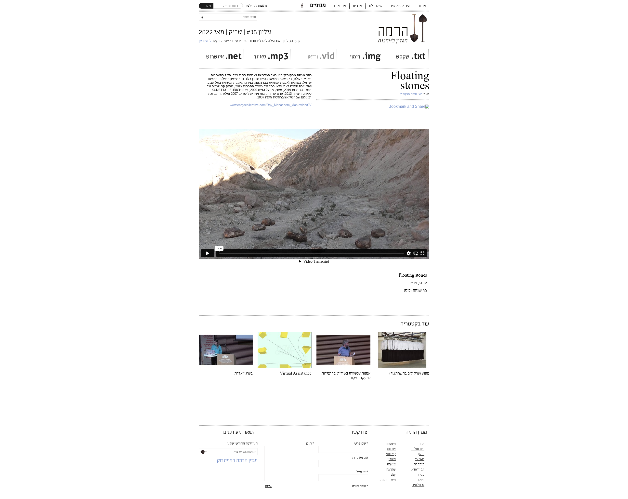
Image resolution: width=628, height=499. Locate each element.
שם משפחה (360, 458)
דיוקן (421, 480)
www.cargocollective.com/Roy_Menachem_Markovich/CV (271, 105)
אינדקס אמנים (400, 5)
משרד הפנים (387, 480)
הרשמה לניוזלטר (257, 5)
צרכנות (391, 449)
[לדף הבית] (402, 27)
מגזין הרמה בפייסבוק (237, 461)
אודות (422, 5)
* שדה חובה (360, 486)
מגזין (421, 475)
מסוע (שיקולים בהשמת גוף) (409, 373)
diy (393, 475)
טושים (391, 464)
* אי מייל (362, 472)
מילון (421, 454)
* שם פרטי (361, 443)
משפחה (390, 444)
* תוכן (310, 443)
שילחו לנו (375, 5)
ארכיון (357, 5)
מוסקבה (419, 464)
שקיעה (391, 470)
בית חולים (417, 449)
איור (421, 444)
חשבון (392, 459)
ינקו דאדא (417, 470)
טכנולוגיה (418, 485)
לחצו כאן (205, 41)
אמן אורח (339, 5)
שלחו (268, 486)
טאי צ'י (419, 459)
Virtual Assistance (296, 373)
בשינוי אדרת (244, 373)
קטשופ (391, 454)
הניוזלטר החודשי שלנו (242, 443)
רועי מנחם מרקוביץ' (411, 94)
